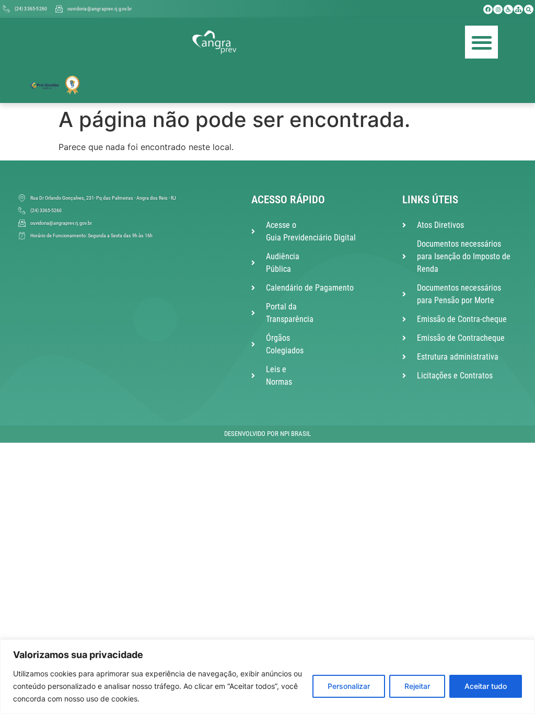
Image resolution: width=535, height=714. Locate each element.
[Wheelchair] (508, 9)
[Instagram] (498, 9)
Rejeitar (417, 686)
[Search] (528, 9)
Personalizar (349, 686)
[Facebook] (488, 9)
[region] (267, 676)
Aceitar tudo (485, 686)
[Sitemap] (518, 9)
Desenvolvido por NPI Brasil (267, 433)
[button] (481, 42)
